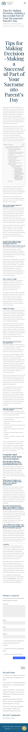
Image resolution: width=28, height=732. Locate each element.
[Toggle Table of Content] (22, 144)
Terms (12, 729)
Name (5, 620)
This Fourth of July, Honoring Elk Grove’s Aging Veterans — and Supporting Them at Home (14, 685)
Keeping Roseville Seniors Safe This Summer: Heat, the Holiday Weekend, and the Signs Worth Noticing (13, 701)
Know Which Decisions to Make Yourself (16, 156)
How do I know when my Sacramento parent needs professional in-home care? (18, 169)
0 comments (21, 26)
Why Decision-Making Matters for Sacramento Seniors (15, 150)
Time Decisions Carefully (13, 157)
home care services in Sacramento (14, 582)
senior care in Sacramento (13, 575)
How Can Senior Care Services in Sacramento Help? (14, 161)
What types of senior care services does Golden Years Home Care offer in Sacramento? (19, 172)
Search (22, 668)
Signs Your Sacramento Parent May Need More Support (15, 163)
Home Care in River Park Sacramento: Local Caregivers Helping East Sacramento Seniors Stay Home (13, 708)
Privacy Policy (19, 729)
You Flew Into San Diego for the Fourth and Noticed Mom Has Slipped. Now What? (14, 677)
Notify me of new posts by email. (13, 654)
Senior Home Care (14, 26)
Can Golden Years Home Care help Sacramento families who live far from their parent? (19, 178)
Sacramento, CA (6, 26)
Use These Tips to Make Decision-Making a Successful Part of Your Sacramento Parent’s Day (16, 153)
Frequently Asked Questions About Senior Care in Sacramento (17, 166)
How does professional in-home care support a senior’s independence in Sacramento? (19, 175)
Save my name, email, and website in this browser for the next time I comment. (13, 643)
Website (5, 634)
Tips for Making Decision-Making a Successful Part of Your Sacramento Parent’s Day (14, 147)
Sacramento (19, 23)
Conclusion (10, 181)
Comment (6, 604)
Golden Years (7, 23)
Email (4, 627)
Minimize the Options (12, 158)
